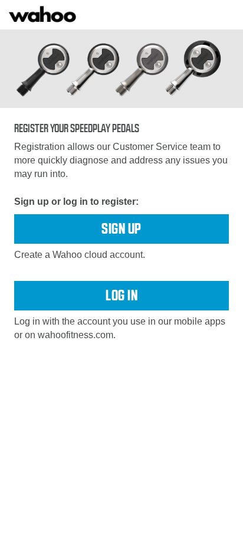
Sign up (121, 229)
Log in (121, 295)
